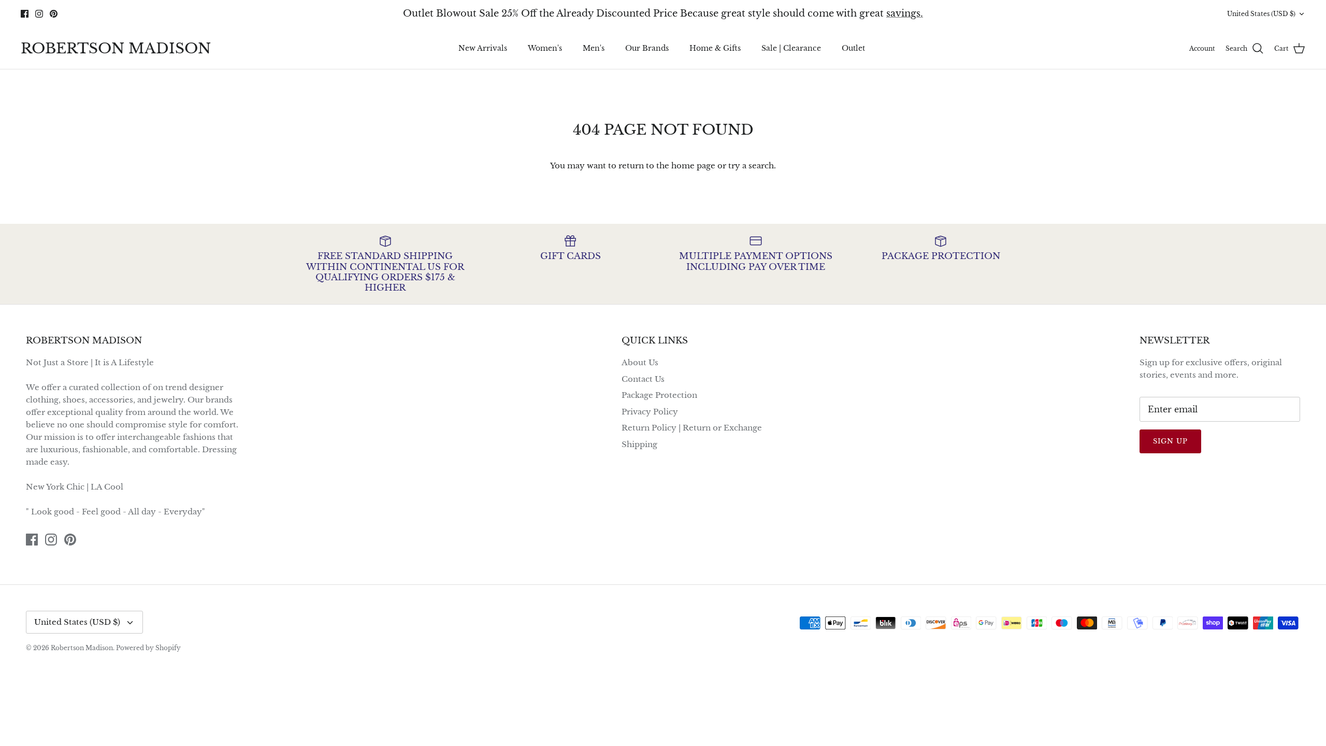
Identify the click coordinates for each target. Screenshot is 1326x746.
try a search (751, 165)
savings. (904, 13)
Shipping (639, 444)
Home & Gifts (715, 48)
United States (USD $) (1261, 14)
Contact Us (643, 379)
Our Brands (647, 48)
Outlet (853, 48)
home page (693, 165)
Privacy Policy (650, 412)
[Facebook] (24, 14)
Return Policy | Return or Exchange (692, 428)
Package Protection (659, 395)
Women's (545, 48)
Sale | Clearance (791, 48)
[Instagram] (39, 14)
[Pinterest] (53, 14)
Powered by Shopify (148, 648)
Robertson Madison (82, 648)
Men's (593, 48)
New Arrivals (482, 48)
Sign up (1170, 441)
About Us (640, 362)
